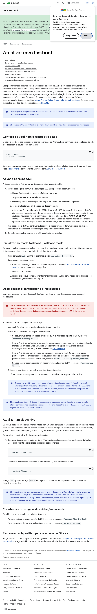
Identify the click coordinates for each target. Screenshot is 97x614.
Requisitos (6, 572)
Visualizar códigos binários (13, 580)
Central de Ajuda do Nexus (76, 576)
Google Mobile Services (74, 584)
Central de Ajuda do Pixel (75, 572)
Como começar (27, 44)
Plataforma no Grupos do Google (46, 584)
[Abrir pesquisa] (58, 2)
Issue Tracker (70, 591)
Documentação (11, 10)
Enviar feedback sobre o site (74, 600)
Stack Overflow (71, 588)
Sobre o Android (9, 600)
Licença (46, 600)
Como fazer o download (12, 576)
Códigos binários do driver (12, 588)
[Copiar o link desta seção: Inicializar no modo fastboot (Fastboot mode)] (66, 243)
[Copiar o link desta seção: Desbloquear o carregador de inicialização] (62, 289)
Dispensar (71, 36)
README (45, 103)
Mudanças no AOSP (41, 33)
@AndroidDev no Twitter (43, 572)
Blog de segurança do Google (45, 580)
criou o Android (14, 169)
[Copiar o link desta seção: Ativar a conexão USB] (34, 179)
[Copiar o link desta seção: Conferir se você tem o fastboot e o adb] (59, 137)
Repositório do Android (11, 569)
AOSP (5, 44)
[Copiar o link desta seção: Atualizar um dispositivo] (37, 419)
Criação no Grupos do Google (45, 588)
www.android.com (73, 580)
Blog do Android (40, 576)
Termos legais (35, 600)
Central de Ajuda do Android (76, 569)
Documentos (14, 44)
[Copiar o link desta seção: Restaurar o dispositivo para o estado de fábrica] (70, 533)
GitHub (5, 591)
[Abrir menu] (3, 3)
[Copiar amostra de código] (92, 151)
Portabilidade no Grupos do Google (47, 591)
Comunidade (23, 600)
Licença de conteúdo (73, 551)
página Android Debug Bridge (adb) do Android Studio (57, 100)
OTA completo (59, 349)
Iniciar (87, 36)
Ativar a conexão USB (55, 169)
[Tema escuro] (89, 151)
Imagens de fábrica (10, 584)
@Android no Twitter (42, 569)
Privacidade (56, 600)
